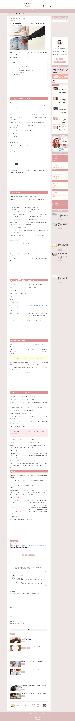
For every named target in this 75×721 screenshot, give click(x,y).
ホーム (15, 9)
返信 (45, 571)
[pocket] (29, 555)
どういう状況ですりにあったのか (21, 66)
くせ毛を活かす (33, 9)
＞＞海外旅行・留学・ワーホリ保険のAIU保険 (20, 372)
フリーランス (24, 9)
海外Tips (59, 9)
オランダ (41, 9)
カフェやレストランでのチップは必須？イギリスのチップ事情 (33, 693)
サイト (11, 616)
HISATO (13, 578)
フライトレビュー (56, 187)
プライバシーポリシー (57, 207)
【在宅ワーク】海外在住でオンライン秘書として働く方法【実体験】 (63, 224)
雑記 (54, 189)
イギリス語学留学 (56, 171)
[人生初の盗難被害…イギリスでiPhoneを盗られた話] (31, 555)
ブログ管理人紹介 (56, 201)
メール (11, 612)
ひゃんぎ (12, 568)
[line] (34, 555)
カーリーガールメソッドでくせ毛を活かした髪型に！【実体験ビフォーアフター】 (62, 100)
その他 (54, 196)
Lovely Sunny (38, 717)
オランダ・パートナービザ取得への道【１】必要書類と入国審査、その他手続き (62, 90)
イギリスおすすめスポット (57, 176)
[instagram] (57, 59)
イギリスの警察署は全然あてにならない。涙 (23, 70)
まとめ (15, 76)
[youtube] (60, 59)
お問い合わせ (55, 203)
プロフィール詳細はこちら (59, 61)
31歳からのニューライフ (37, 715)
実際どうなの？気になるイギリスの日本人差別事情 (31, 661)
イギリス (50, 9)
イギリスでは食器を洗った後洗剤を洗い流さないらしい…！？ (33, 646)
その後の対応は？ (17, 68)
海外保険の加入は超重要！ (19, 72)
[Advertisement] (29, 88)
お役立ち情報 (55, 183)
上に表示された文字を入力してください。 (17, 623)
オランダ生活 (55, 165)
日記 (54, 198)
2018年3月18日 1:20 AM (18, 565)
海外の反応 (55, 192)
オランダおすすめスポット (57, 167)
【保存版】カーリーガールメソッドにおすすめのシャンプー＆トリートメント (63, 245)
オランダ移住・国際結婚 (57, 162)
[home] (62, 59)
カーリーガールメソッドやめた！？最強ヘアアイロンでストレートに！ (63, 215)
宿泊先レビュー (55, 185)
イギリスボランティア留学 (57, 174)
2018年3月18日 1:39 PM (19, 575)
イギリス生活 (13, 558)
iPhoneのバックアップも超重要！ (21, 74)
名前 (11, 607)
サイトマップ (55, 205)
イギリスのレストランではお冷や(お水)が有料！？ (31, 669)
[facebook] (26, 555)
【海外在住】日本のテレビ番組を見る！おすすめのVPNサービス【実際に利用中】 (63, 110)
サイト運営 (55, 194)
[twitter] (23, 555)
